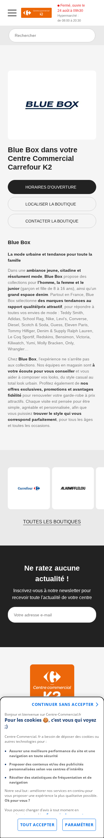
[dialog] (52, 767)
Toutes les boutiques (52, 521)
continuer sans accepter (63, 704)
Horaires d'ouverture (50, 187)
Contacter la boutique (51, 221)
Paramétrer (79, 824)
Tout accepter (37, 824)
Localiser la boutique (50, 204)
